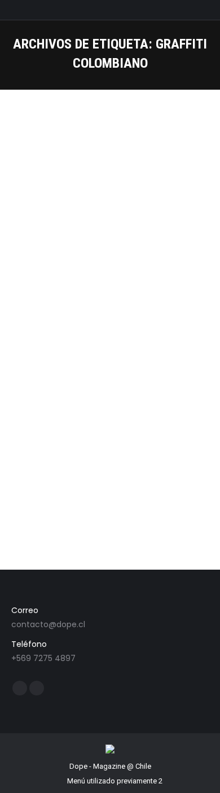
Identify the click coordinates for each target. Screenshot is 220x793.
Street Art (40, 318)
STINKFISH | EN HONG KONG (90, 297)
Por (79, 318)
